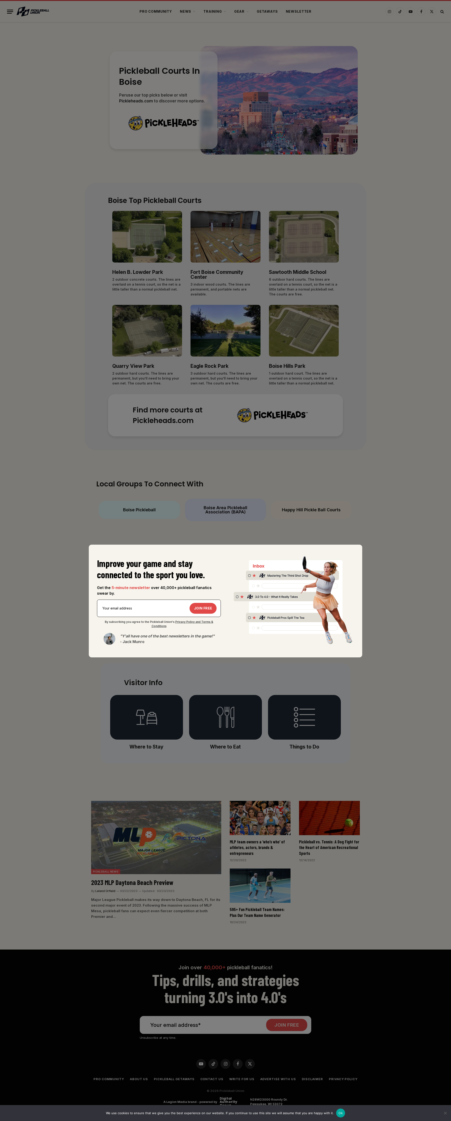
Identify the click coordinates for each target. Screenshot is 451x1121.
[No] (445, 1113)
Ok (340, 1113)
